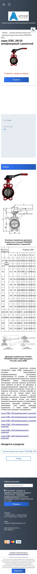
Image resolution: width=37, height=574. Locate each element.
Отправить (16, 504)
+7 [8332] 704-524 (21, 515)
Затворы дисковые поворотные (20, 33)
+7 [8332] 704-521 (9, 515)
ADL (4, 129)
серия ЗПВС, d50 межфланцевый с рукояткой (18, 413)
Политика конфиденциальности (18, 554)
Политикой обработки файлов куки (23, 567)
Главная (4, 33)
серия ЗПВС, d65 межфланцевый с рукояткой (18, 417)
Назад (18, 458)
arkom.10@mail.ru (9, 529)
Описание (6, 167)
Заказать (16, 80)
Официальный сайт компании (18, 557)
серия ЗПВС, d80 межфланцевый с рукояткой (18, 421)
